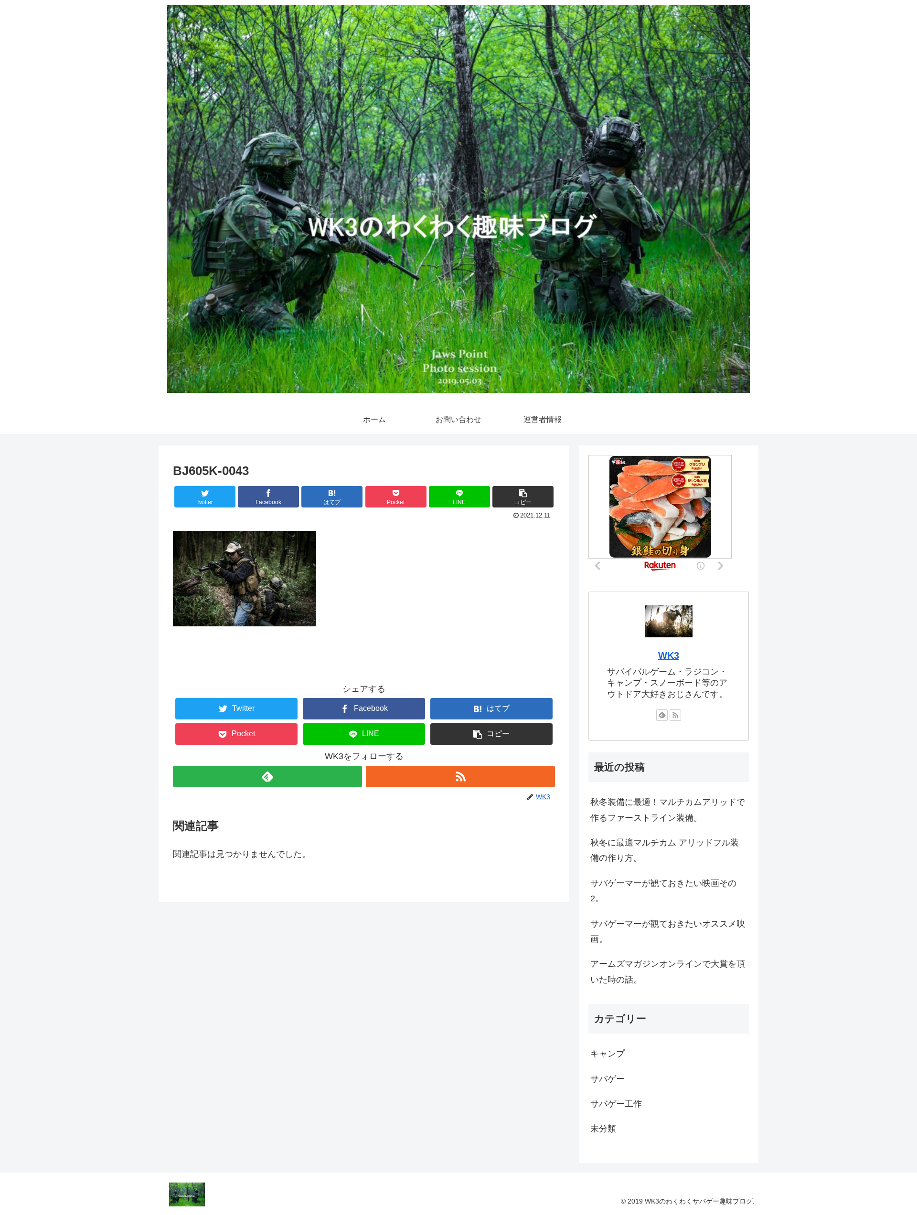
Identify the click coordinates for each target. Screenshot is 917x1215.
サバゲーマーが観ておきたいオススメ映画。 (667, 931)
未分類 (603, 1128)
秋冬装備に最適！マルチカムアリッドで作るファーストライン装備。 (667, 809)
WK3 (668, 655)
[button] (523, 496)
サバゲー (607, 1079)
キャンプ (607, 1053)
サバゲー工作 (616, 1104)
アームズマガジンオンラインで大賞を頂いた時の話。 (667, 971)
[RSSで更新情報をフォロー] (460, 776)
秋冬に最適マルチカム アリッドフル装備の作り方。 (664, 850)
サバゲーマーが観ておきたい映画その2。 (663, 890)
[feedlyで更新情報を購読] (267, 776)
